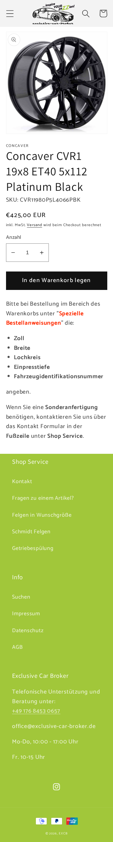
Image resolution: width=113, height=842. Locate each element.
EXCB (63, 833)
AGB (17, 647)
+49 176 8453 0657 (36, 711)
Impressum (26, 613)
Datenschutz (28, 630)
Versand (34, 225)
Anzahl (13, 237)
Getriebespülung (33, 548)
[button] (9, 13)
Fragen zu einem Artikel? (43, 498)
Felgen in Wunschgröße (41, 515)
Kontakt (22, 481)
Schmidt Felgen (31, 531)
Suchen (21, 597)
